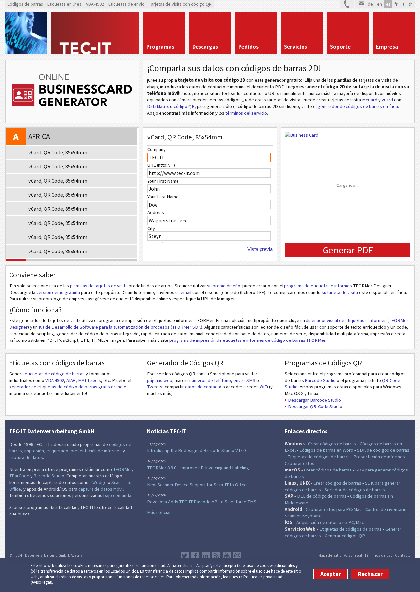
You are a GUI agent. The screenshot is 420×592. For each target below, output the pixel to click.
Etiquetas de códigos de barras (318, 457)
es (388, 4)
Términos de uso (378, 555)
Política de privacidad (262, 577)
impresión (34, 451)
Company (156, 149)
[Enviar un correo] (360, 4)
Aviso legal (41, 582)
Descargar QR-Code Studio (315, 406)
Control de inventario (386, 509)
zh (410, 4)
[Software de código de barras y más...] (26, 33)
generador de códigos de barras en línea (358, 106)
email (186, 292)
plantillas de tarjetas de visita (99, 286)
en (379, 4)
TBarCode (19, 476)
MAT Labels (89, 380)
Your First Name (163, 181)
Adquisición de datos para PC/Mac (330, 522)
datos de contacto (203, 387)
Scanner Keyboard (303, 516)
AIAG (71, 380)
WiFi (264, 387)
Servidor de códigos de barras (355, 490)
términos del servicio (246, 113)
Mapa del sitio (330, 555)
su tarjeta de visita (340, 292)
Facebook (195, 555)
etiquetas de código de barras (55, 374)
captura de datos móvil (101, 489)
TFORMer (122, 469)
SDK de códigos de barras (383, 450)
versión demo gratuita (58, 292)
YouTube (227, 555)
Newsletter (237, 555)
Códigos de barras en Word (326, 450)
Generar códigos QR (345, 535)
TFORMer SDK (186, 327)
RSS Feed (216, 555)
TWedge (98, 482)
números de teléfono (210, 380)
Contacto (403, 555)
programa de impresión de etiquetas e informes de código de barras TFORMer (247, 340)
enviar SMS (244, 380)
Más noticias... (161, 512)
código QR (184, 106)
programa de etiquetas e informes (318, 286)
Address (155, 212)
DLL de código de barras (321, 496)
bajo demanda (117, 495)
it (403, 4)
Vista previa (260, 249)
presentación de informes (96, 451)
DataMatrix (158, 106)
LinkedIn (206, 555)
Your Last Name (162, 197)
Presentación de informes (379, 457)
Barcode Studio (320, 380)
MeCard (369, 100)
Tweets (154, 387)
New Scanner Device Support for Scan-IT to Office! (197, 485)
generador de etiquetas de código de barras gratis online (66, 387)
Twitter (185, 555)
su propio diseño (223, 286)
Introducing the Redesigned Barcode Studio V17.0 (196, 450)
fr (396, 4)
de (370, 4)
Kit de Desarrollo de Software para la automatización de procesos (104, 327)
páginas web (159, 380)
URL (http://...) (161, 165)
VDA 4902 (54, 380)
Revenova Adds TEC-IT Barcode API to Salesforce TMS (201, 502)
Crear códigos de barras (332, 444)
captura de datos (26, 457)
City (151, 228)
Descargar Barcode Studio (314, 400)
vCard (387, 100)
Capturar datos (299, 463)
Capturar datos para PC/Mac (334, 509)
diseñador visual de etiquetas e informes (346, 320)
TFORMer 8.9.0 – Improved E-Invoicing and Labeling (198, 468)
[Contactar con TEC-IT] (347, 4)
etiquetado (57, 451)
